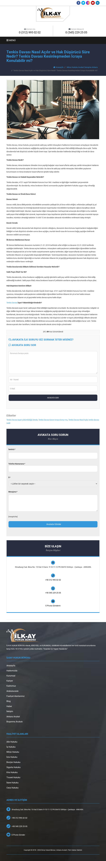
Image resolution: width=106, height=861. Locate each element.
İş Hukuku (11, 747)
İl (9, 477)
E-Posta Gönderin (53, 606)
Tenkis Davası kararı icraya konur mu (53, 420)
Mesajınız (12, 492)
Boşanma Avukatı (14, 721)
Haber (9, 706)
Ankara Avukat (13, 716)
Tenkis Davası (12, 303)
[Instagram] (88, 3)
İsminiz (11, 449)
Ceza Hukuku (12, 787)
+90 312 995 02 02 (53, 580)
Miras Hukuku (12, 752)
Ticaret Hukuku (13, 777)
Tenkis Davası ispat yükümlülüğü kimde (22, 420)
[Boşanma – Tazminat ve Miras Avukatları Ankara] (53, 14)
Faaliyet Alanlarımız (15, 696)
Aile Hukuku (11, 742)
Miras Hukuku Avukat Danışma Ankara (82, 67)
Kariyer (9, 681)
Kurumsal (10, 675)
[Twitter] (83, 3)
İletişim (9, 711)
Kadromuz (11, 686)
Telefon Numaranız (16, 464)
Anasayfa (59, 67)
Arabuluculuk (12, 691)
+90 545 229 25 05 (53, 593)
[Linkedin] (98, 3)
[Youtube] (93, 3)
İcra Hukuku (11, 757)
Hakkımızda (11, 670)
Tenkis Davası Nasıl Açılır (78, 420)
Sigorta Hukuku (13, 767)
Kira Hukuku (12, 772)
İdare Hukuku (12, 782)
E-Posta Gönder (18, 835)
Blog (8, 701)
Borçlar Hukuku (13, 762)
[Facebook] (78, 3)
